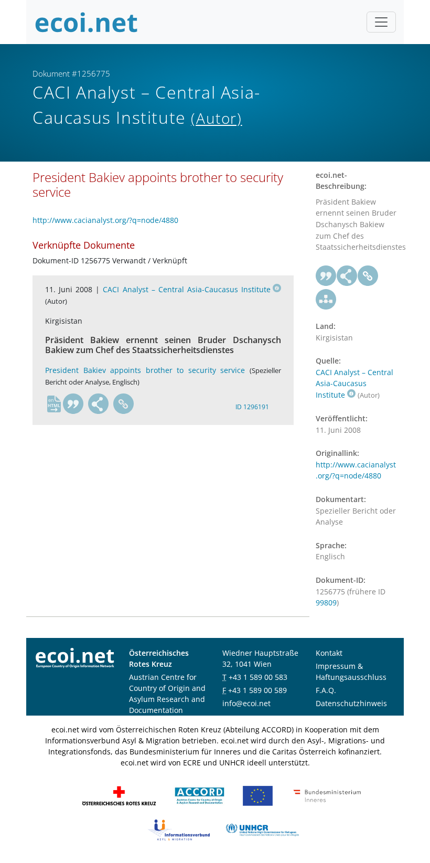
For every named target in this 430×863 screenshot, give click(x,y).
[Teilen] (98, 403)
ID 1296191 (252, 406)
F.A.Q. (326, 690)
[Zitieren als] (73, 403)
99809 (326, 603)
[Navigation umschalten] (381, 22)
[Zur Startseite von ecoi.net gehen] (86, 22)
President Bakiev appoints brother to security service (145, 370)
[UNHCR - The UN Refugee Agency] (262, 829)
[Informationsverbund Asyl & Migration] (179, 829)
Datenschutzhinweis (351, 703)
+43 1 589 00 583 (258, 677)
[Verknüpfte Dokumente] (326, 299)
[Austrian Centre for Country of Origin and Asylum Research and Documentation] (200, 795)
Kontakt (329, 653)
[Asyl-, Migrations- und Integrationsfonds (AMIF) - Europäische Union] (257, 795)
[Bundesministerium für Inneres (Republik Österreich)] (327, 795)
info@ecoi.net (246, 703)
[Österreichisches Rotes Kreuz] (119, 795)
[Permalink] (123, 403)
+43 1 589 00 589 (257, 690)
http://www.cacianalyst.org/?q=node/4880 (105, 220)
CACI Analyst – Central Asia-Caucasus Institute (187, 289)
